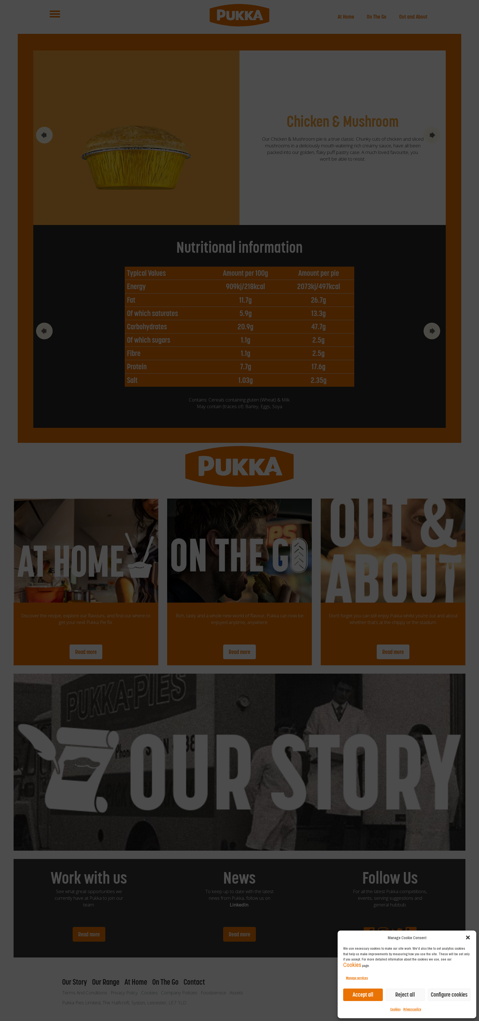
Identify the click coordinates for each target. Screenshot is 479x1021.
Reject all (405, 994)
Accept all (363, 994)
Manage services (357, 978)
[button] (468, 937)
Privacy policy (412, 1009)
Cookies (352, 964)
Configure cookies (449, 994)
